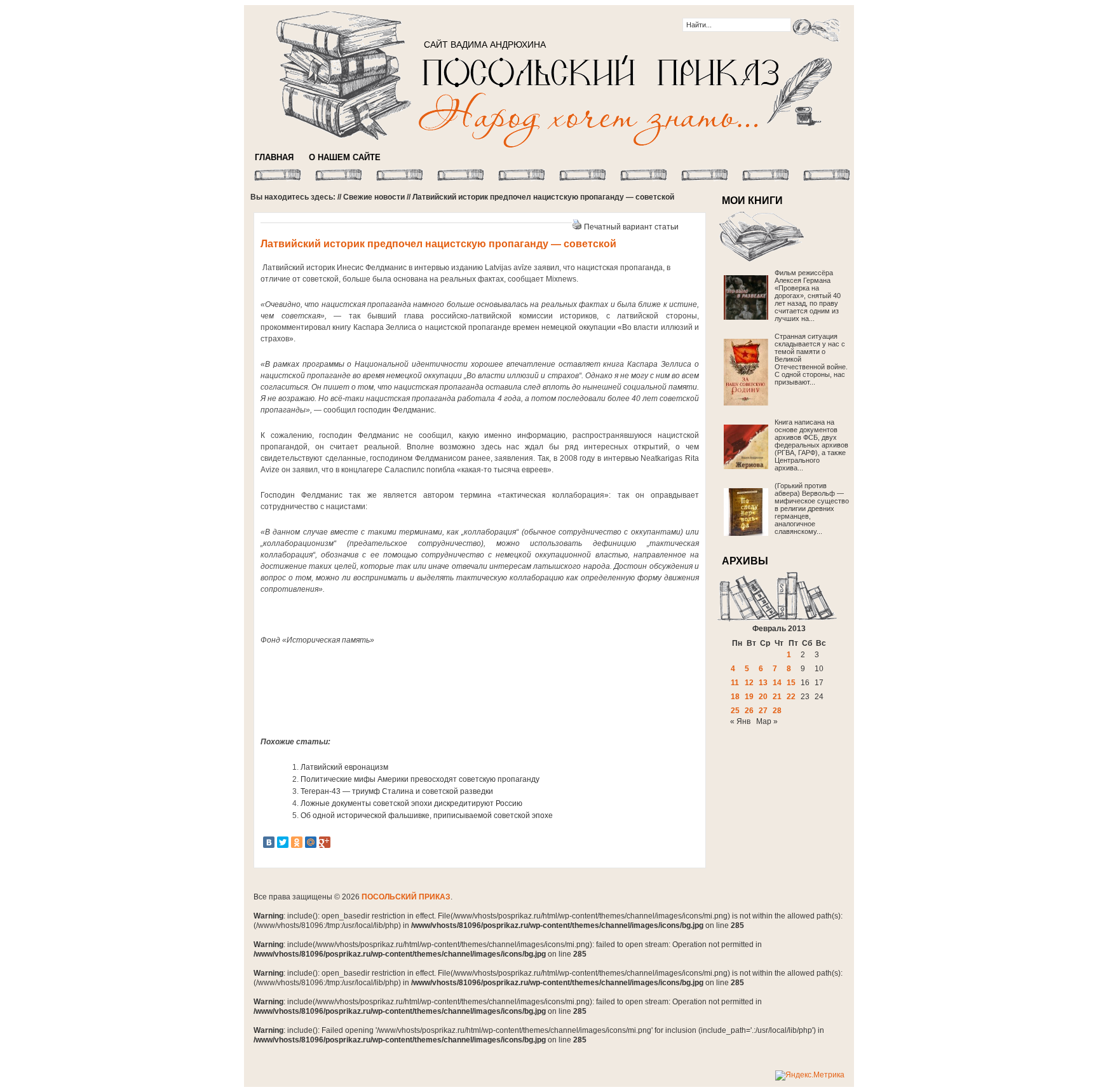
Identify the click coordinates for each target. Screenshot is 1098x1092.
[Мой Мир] (310, 842)
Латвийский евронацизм (344, 767)
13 (763, 682)
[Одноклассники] (296, 842)
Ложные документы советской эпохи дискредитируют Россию (411, 803)
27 (763, 710)
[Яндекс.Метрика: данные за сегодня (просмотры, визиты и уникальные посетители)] (809, 1075)
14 (777, 682)
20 (763, 696)
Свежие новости (374, 197)
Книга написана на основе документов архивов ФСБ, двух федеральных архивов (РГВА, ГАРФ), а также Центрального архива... (811, 445)
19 (749, 696)
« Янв (740, 721)
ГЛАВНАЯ (274, 157)
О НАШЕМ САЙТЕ (345, 157)
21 (777, 696)
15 (791, 682)
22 (791, 696)
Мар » (767, 721)
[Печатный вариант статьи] (577, 226)
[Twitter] (282, 842)
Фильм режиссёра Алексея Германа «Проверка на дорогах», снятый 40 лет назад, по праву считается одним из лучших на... (808, 295)
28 (777, 710)
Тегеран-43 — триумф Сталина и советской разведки (397, 791)
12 (749, 682)
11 (735, 682)
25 (735, 710)
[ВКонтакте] (268, 842)
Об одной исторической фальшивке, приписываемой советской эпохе (427, 815)
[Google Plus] (324, 842)
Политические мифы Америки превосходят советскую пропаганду (420, 779)
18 (735, 696)
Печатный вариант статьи (631, 226)
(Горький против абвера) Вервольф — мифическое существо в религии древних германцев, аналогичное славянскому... (812, 508)
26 (749, 710)
